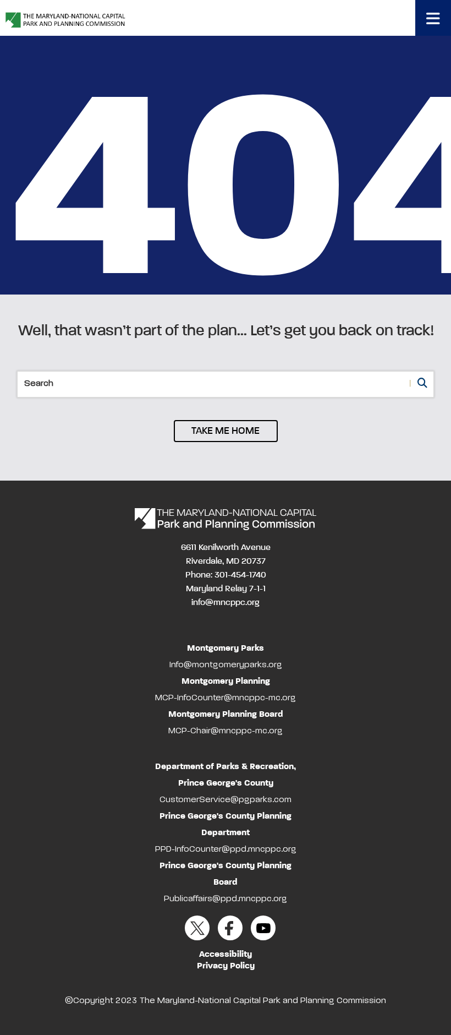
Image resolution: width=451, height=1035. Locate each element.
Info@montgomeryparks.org (225, 665)
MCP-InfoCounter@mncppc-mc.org (225, 698)
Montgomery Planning (226, 681)
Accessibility (225, 954)
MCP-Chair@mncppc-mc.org (225, 731)
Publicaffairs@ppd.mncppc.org (225, 899)
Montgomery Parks (225, 648)
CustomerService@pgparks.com (226, 800)
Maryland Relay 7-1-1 (226, 589)
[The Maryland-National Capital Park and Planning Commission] (225, 519)
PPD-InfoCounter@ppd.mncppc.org (225, 849)
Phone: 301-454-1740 (225, 575)
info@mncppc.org (225, 602)
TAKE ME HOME (225, 431)
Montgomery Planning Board (225, 714)
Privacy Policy (226, 966)
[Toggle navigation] (433, 18)
